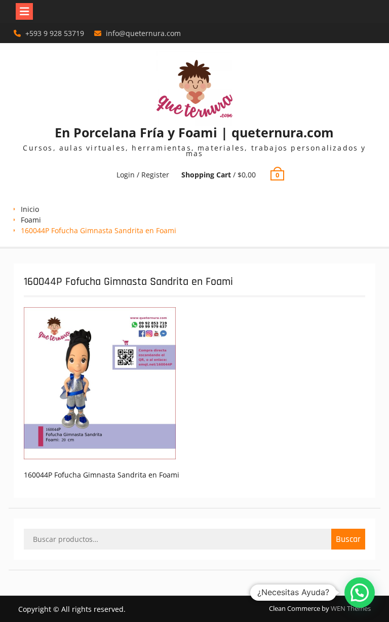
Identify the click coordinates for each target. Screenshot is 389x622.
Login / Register (142, 174)
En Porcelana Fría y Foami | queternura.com (194, 132)
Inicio (30, 209)
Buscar (348, 539)
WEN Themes (351, 608)
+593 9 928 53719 (54, 33)
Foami (31, 220)
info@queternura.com (143, 33)
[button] (359, 592)
